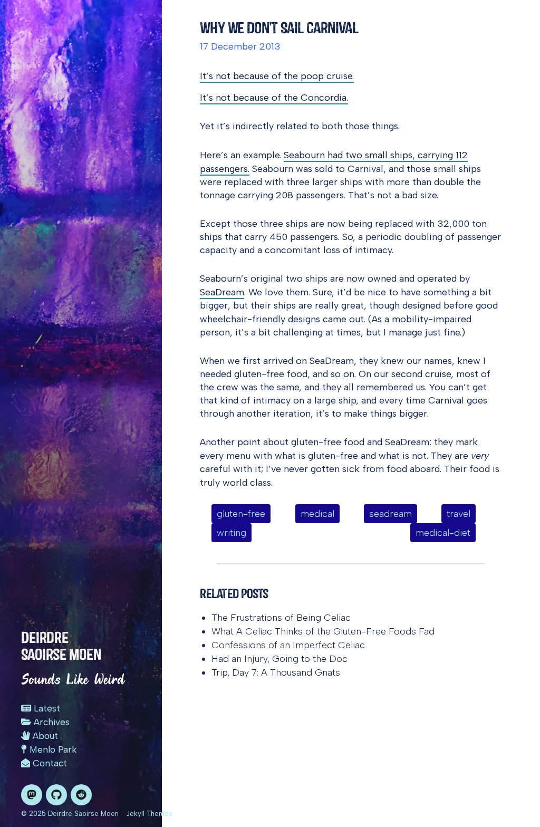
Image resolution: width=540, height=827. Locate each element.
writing (231, 532)
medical (317, 514)
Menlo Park (51, 749)
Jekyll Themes (149, 814)
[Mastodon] (31, 794)
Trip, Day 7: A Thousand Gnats (275, 672)
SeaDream (222, 292)
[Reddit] (81, 794)
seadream (390, 514)
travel (458, 514)
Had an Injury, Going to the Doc (279, 659)
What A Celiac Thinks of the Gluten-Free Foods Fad (323, 631)
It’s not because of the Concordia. (274, 97)
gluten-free (241, 514)
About (44, 735)
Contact (48, 763)
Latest (45, 708)
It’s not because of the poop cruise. (277, 76)
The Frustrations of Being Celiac (281, 617)
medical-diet (443, 532)
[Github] (56, 794)
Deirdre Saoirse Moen (61, 646)
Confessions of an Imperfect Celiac (288, 645)
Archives (50, 722)
